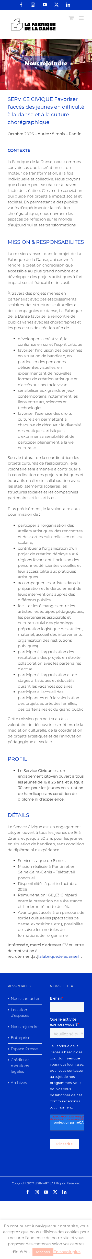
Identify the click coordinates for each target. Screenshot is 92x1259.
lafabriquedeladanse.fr (59, 956)
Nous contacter (25, 998)
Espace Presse (24, 1048)
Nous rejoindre (25, 1026)
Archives (19, 1082)
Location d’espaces (20, 1012)
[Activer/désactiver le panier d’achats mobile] (71, 18)
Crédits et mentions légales (20, 1065)
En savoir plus (66, 1251)
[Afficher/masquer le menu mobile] (81, 18)
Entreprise (20, 1037)
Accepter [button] (43, 1252)
